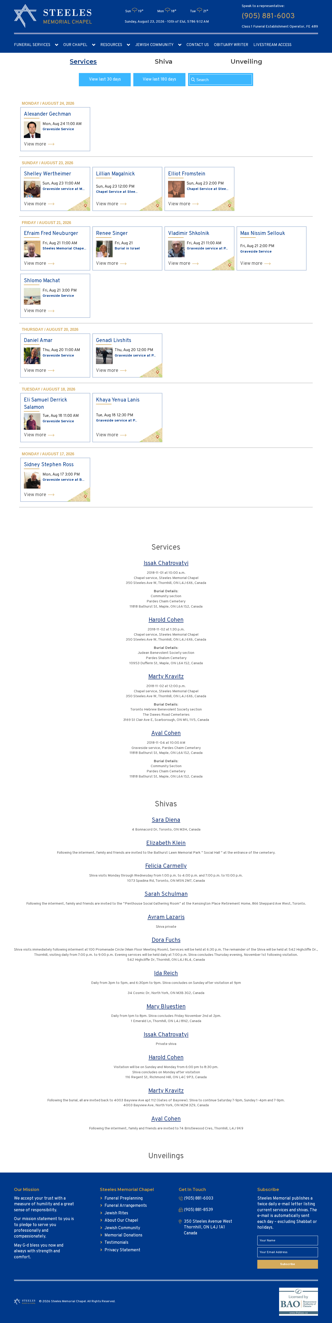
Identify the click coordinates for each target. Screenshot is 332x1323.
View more (35, 144)
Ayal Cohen (166, 733)
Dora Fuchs (166, 940)
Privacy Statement (122, 1250)
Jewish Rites (116, 1213)
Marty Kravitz (166, 677)
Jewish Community (154, 45)
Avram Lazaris (166, 917)
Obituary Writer (231, 45)
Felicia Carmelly (166, 866)
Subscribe (287, 1264)
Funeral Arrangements (126, 1205)
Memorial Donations (123, 1235)
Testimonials (116, 1242)
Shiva (163, 61)
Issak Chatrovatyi (166, 563)
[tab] (83, 61)
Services (83, 61)
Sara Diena (166, 820)
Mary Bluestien (166, 1007)
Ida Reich (166, 973)
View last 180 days (159, 79)
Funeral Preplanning (124, 1198)
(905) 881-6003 (268, 16)
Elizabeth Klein (166, 843)
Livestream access (272, 45)
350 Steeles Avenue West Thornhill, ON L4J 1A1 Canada (208, 1227)
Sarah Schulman (166, 894)
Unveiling (246, 61)
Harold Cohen (166, 620)
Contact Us (197, 45)
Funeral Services (32, 45)
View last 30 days (105, 79)
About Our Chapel (121, 1220)
